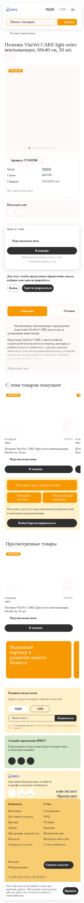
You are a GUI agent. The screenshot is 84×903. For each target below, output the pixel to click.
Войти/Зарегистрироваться (37, 523)
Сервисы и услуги (20, 844)
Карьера (49, 827)
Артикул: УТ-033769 (24, 160)
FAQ (46, 816)
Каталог (13, 861)
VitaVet (46, 169)
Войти (13, 288)
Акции (12, 827)
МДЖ (18, 708)
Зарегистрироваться (38, 288)
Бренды (13, 822)
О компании (52, 811)
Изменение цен (54, 833)
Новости (14, 839)
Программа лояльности (23, 833)
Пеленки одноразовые (22, 33)
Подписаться (65, 718)
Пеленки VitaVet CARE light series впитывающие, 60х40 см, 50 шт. (37, 609)
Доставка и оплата (20, 816)
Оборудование (18, 867)
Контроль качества (56, 839)
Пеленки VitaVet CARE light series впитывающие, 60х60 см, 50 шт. (37, 450)
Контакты (14, 811)
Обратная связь (67, 796)
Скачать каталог (57, 864)
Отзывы (49, 822)
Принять (71, 891)
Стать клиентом (54, 844)
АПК (40, 708)
